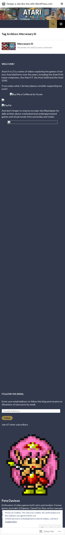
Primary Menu (61, 24)
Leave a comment (44, 47)
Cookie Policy (11, 521)
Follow (7, 418)
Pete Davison (11, 501)
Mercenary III (25, 43)
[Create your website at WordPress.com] (32, 4)
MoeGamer (50, 110)
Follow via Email (13, 393)
